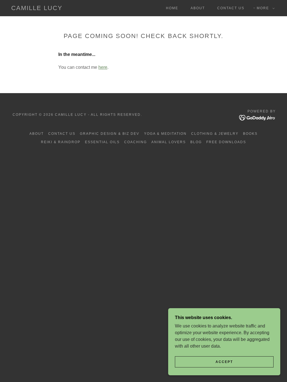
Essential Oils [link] (102, 142)
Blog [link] (196, 142)
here (102, 67)
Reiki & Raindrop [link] (60, 142)
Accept (224, 362)
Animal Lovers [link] (168, 142)
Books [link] (250, 134)
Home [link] (172, 8)
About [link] (198, 8)
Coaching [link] (135, 142)
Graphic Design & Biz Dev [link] (109, 134)
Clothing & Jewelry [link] (215, 134)
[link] (37, 8)
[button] (264, 8)
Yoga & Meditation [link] (165, 134)
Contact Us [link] (230, 8)
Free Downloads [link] (226, 142)
